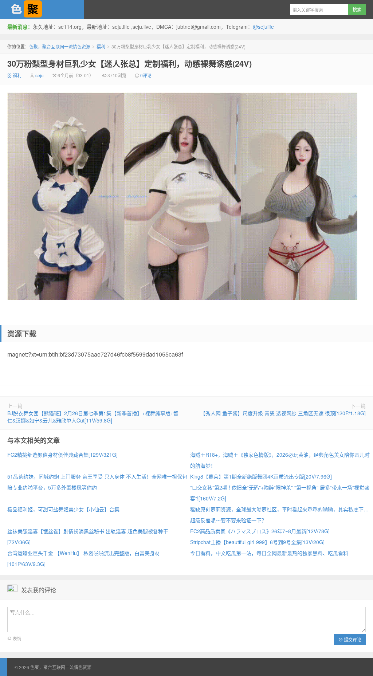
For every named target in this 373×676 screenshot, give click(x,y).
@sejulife (263, 26)
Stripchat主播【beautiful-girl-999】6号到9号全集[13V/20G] (257, 542)
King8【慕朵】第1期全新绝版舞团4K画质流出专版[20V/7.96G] (261, 476)
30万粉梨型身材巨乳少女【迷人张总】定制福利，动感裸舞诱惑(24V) (129, 63)
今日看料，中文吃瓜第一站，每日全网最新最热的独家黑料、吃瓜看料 (269, 553)
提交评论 (352, 639)
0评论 (146, 75)
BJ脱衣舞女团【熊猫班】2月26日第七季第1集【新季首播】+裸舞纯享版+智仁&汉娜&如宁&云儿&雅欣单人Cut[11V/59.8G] (92, 416)
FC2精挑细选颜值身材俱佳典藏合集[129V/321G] (62, 454)
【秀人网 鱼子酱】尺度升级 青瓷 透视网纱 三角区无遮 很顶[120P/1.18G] (283, 413)
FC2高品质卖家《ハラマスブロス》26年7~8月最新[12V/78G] (260, 531)
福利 (101, 46)
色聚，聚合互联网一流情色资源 (42, 9)
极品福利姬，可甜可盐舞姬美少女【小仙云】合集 (63, 509)
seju (39, 75)
